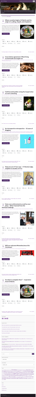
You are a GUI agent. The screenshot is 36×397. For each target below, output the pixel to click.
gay (4, 372)
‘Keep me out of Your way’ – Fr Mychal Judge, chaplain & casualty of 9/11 (19, 167)
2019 (9, 238)
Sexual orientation (11, 378)
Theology (19, 23)
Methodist (13, 23)
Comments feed (4, 388)
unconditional (19, 312)
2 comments (32, 198)
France (15, 311)
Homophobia (27, 131)
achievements (14, 238)
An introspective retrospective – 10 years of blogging (19, 129)
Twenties (5, 240)
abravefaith (4, 23)
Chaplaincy (7, 23)
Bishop (4, 311)
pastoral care (24, 375)
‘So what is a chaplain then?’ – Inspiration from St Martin (18, 280)
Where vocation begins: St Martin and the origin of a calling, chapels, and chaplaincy (18, 21)
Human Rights (31, 131)
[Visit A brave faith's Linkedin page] (5, 1)
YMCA (31, 132)
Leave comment (31, 85)
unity (21, 86)
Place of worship (12, 376)
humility (11, 123)
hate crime (3, 374)
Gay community (10, 161)
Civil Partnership (18, 131)
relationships (3, 60)
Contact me (2, 12)
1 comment (32, 311)
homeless (10, 274)
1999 (5, 238)
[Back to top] (34, 395)
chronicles (3, 239)
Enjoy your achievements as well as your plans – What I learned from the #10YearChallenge (16, 205)
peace (28, 375)
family (2, 372)
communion (10, 85)
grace (18, 85)
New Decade (19, 239)
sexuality (27, 132)
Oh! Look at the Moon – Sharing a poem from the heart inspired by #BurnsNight (20, 344)
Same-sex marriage (30, 376)
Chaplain (5, 198)
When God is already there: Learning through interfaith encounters (12, 325)
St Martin (13, 312)
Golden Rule (18, 311)
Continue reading (5, 33)
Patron (11, 312)
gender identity (27, 372)
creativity (22, 371)
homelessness (14, 274)
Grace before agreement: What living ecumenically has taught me (17, 57)
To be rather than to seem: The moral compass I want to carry (11, 327)
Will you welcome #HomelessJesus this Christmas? (17, 246)
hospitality (20, 85)
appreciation (18, 238)
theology (25, 378)
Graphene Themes (7, 395)
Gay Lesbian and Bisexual (18, 372)
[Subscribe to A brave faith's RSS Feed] (1, 1)
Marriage (8, 375)
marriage (15, 132)
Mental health (13, 375)
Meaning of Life (19, 132)
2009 (7, 238)
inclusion (3, 86)
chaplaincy (8, 198)
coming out (18, 371)
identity (3, 132)
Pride (24, 132)
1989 (3, 238)
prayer (16, 198)
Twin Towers (9, 199)
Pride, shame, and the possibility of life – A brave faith (10, 338)
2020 (11, 238)
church (7, 85)
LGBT (5, 86)
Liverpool (15, 86)
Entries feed (3, 386)
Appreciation (7, 131)
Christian (4, 85)
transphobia (29, 378)
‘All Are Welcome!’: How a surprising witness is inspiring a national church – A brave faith (15, 348)
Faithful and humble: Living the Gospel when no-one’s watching (19, 92)
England (32, 371)
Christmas (13, 248)
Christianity (10, 23)
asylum (4, 274)
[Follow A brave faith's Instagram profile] (4, 1)
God (16, 85)
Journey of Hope (10, 239)
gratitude (6, 239)
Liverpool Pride (4, 375)
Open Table (22, 132)
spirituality (18, 86)
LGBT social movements (10, 86)
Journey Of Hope (6, 132)
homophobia (7, 374)
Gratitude (24, 131)
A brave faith (5, 6)
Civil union (14, 371)
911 (3, 198)
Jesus (20, 274)
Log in (3, 384)
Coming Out (21, 131)
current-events (26, 371)
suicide (3, 240)
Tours (16, 312)
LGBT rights (9, 132)
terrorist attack (4, 199)
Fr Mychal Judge (12, 198)
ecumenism (13, 85)
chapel (6, 311)
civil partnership (10, 371)
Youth (5, 379)
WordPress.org (4, 390)
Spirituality (16, 23)
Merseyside (15, 239)
